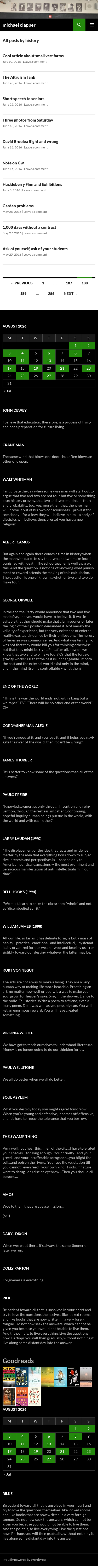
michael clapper (19, 25)
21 (62, 368)
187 (69, 283)
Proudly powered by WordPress (24, 1560)
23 (89, 368)
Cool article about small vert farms (33, 55)
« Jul (7, 391)
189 (23, 293)
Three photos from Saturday (28, 120)
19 (36, 368)
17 (9, 368)
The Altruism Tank (19, 77)
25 (22, 376)
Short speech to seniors (23, 98)
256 (51, 293)
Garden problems (18, 205)
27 (49, 376)
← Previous (21, 283)
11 (22, 360)
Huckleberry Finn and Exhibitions (32, 184)
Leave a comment (35, 62)
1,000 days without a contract (29, 227)
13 (49, 360)
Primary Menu (91, 25)
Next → (71, 293)
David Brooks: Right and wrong (30, 141)
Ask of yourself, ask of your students (35, 248)
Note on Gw (13, 162)
